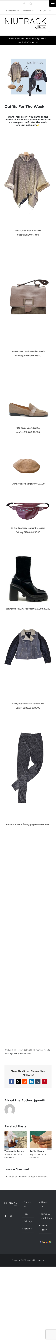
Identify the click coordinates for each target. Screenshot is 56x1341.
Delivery (28, 1221)
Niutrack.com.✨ (30, 125)
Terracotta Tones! (14, 1151)
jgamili (10, 1050)
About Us (44, 1204)
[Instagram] (10, 1216)
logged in (22, 1176)
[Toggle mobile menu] (50, 30)
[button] (6, 1145)
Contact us (28, 1204)
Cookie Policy (44, 1227)
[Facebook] (5, 1216)
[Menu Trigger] (52, 3)
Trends (47, 1050)
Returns (28, 1228)
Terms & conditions (45, 1216)
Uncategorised (10, 1053)
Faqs (26, 1214)
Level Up (40, 1260)
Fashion (39, 1050)
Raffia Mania (37, 1151)
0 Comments (25, 1053)
